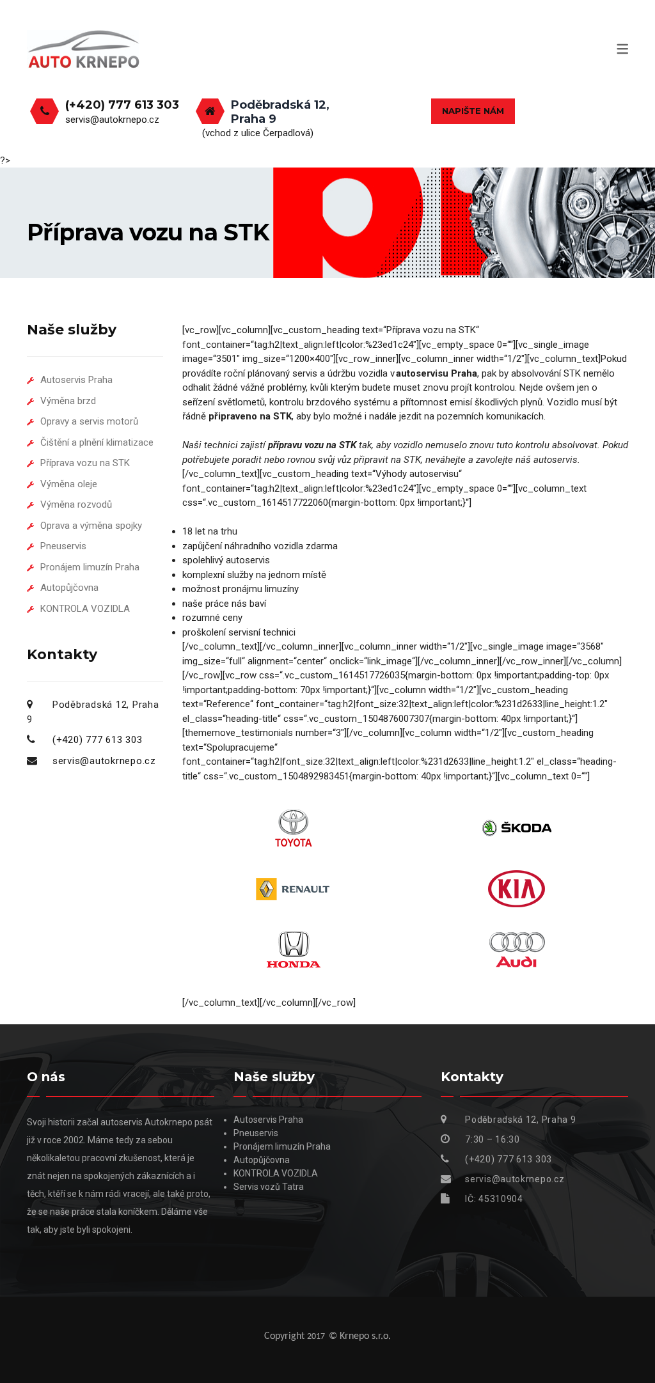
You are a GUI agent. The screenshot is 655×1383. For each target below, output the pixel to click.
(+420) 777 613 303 (122, 105)
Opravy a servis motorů (89, 421)
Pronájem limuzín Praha (89, 567)
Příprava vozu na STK (85, 463)
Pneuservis (63, 546)
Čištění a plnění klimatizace (97, 442)
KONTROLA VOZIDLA (85, 608)
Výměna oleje (68, 484)
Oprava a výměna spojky (91, 525)
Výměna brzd (68, 401)
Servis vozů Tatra (268, 1187)
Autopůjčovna (69, 587)
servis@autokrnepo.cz (112, 119)
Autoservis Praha (76, 380)
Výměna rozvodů (76, 504)
